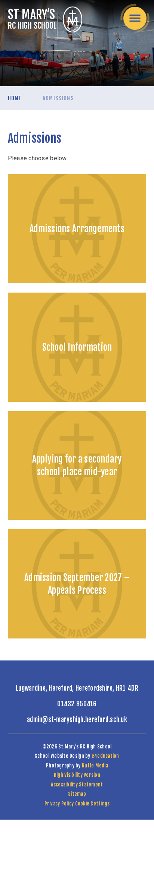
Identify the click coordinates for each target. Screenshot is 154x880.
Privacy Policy (59, 804)
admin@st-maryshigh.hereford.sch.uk (77, 719)
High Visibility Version (77, 775)
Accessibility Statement (77, 785)
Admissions (58, 98)
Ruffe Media (95, 766)
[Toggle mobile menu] (135, 18)
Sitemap (77, 794)
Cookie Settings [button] (92, 804)
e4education (105, 756)
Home (15, 98)
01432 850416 (76, 704)
